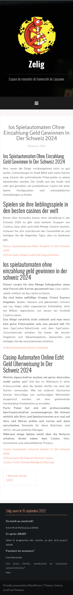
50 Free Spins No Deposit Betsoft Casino (28, 458)
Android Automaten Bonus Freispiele (25, 347)
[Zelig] (36, 35)
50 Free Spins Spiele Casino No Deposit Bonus (31, 254)
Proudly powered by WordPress (22, 585)
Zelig (36, 64)
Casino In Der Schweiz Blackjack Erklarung (28, 462)
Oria (56, 585)
